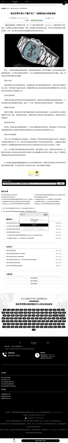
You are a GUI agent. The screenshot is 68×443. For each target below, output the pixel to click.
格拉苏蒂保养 (10, 25)
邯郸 (21, 315)
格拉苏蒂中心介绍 (6, 379)
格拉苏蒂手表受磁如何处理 (13, 262)
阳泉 (16, 321)
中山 (42, 315)
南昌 (38, 312)
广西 (33, 315)
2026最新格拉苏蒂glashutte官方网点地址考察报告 (46, 201)
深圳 (17, 309)
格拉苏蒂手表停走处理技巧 (8, 197)
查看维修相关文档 (6, 394)
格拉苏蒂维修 (34, 278)
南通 (64, 321)
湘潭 (63, 324)
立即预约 (34, 225)
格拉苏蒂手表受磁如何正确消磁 (14, 265)
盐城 (34, 329)
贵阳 (16, 312)
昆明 (34, 312)
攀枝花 (50, 326)
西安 (3, 312)
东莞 (54, 309)
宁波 (46, 309)
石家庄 (55, 312)
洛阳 (38, 324)
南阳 (21, 326)
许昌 (16, 326)
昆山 (29, 315)
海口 (28, 318)
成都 (25, 309)
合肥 (25, 312)
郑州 (38, 309)
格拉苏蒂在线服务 (6, 377)
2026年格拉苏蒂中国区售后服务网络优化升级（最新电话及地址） (51, 195)
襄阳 (54, 324)
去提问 (37, 175)
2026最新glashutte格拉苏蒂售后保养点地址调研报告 (47, 203)
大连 (7, 312)
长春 (64, 312)
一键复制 (60, 183)
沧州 (29, 321)
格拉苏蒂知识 (23, 8)
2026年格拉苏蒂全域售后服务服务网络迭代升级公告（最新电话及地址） (19, 199)
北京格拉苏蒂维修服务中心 (19, 162)
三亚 (24, 318)
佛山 (38, 315)
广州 (13, 309)
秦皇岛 (25, 321)
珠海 (16, 318)
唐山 (17, 315)
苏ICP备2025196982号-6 (35, 415)
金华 (34, 324)
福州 (12, 312)
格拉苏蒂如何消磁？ (11, 250)
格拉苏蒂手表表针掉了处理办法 (9, 195)
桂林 (37, 326)
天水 (59, 326)
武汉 (63, 309)
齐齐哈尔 (55, 315)
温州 (39, 321)
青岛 (46, 312)
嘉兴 (60, 321)
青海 (45, 318)
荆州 (8, 326)
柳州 (33, 326)
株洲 (59, 324)
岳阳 (42, 324)
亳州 (21, 324)
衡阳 (46, 324)
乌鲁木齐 (63, 318)
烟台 (13, 324)
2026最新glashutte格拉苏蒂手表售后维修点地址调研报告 (15, 203)
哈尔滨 (20, 312)
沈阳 (50, 312)
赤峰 (7, 321)
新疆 (49, 318)
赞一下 (30, 175)
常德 (25, 326)
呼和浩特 (62, 315)
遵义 (55, 326)
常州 (56, 321)
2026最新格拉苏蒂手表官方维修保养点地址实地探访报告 (15, 201)
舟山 (25, 324)
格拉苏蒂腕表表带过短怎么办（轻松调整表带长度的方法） (21, 208)
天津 (21, 309)
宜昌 (12, 326)
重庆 (29, 309)
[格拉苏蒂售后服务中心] (15, 1)
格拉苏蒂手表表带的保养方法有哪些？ (16, 253)
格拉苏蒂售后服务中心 (46, 412)
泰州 (63, 326)
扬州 (29, 324)
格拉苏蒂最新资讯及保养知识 (8, 386)
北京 (4, 309)
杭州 (59, 309)
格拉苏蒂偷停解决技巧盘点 (41, 197)
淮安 (9, 324)
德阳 (46, 315)
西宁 (46, 326)
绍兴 (17, 324)
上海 (9, 309)
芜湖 (12, 318)
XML (44, 415)
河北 (4, 315)
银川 (57, 318)
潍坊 (47, 321)
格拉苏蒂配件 (34, 283)
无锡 (7, 318)
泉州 (29, 326)
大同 (3, 321)
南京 (34, 309)
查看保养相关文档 (6, 396)
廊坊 (25, 315)
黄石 (50, 324)
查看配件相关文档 (6, 398)
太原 (8, 315)
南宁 (42, 312)
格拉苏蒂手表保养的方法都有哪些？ (15, 256)
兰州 (53, 318)
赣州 (32, 318)
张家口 (34, 321)
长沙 (42, 309)
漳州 (37, 318)
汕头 (20, 318)
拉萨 (41, 318)
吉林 (3, 318)
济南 (29, 312)
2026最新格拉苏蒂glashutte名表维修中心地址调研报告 (48, 199)
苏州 (60, 312)
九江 (51, 321)
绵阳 (50, 315)
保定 (13, 315)
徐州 (43, 321)
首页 (8, 8)
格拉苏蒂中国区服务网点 (7, 384)
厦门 (50, 309)
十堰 (4, 326)
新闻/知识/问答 (14, 8)
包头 (12, 321)
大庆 (20, 321)
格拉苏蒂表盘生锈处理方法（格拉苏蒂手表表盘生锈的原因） (21, 259)
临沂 (4, 324)
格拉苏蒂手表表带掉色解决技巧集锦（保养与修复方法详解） (21, 211)
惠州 (41, 326)
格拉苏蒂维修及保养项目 (7, 381)
